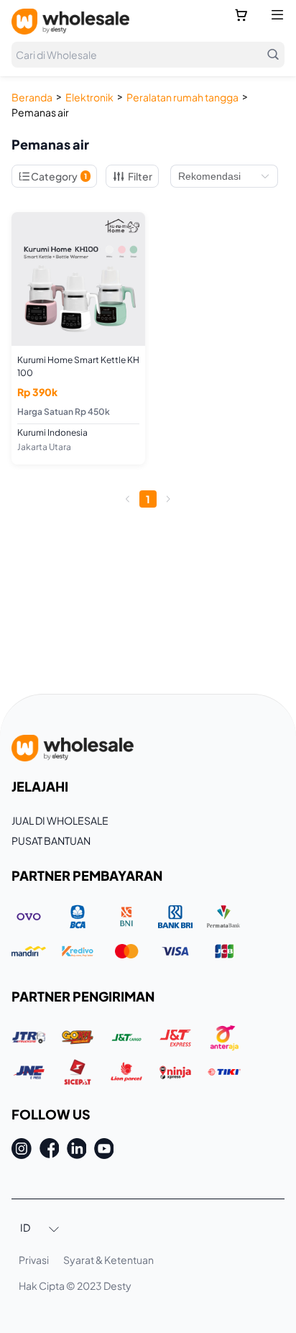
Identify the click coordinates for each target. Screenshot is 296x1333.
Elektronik (89, 97)
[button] (40, 1228)
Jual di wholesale (59, 820)
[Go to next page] (168, 498)
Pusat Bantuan (51, 840)
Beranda (31, 97)
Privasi (34, 1259)
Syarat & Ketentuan (108, 1259)
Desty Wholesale (70, 22)
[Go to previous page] (127, 498)
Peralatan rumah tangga (182, 97)
